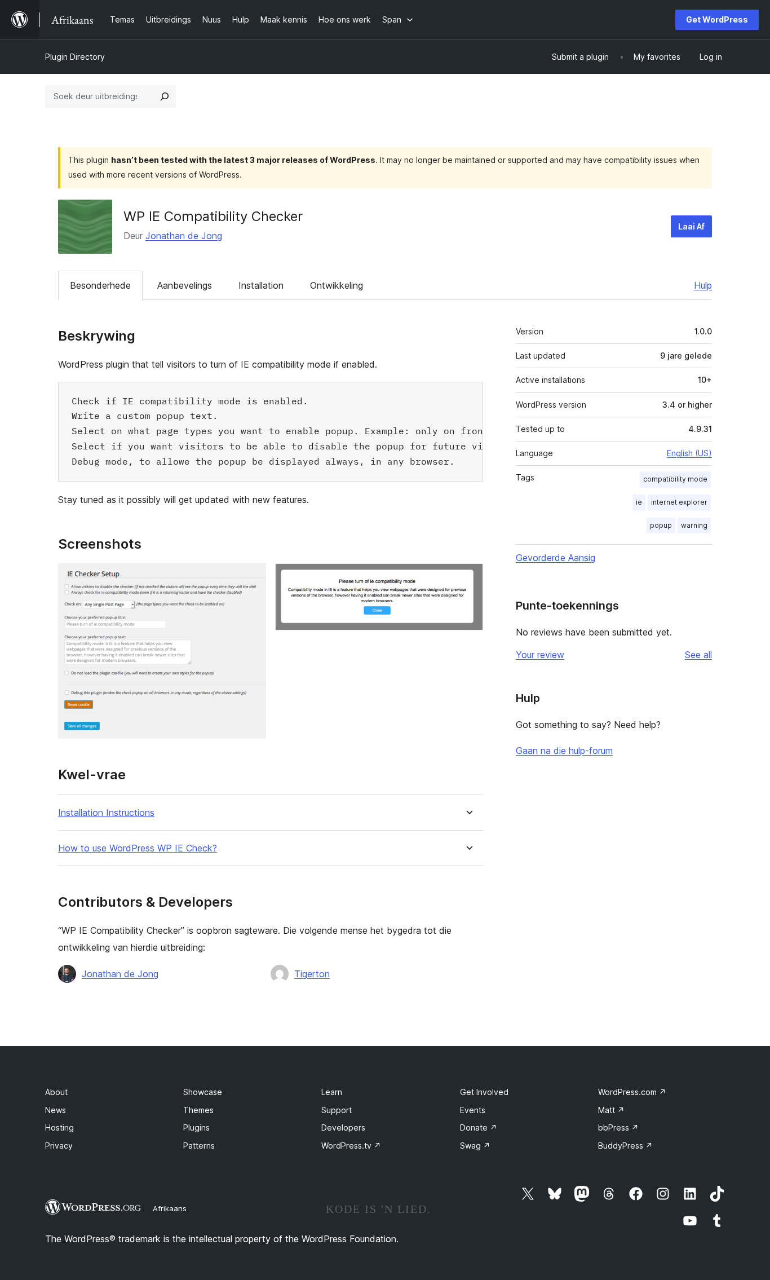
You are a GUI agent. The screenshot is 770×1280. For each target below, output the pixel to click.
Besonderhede (100, 285)
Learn (331, 1092)
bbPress (618, 1127)
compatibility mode (675, 479)
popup (661, 525)
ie (639, 502)
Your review (540, 654)
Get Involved (484, 1092)
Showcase (202, 1092)
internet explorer (679, 502)
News (55, 1110)
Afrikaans (170, 1208)
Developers (343, 1127)
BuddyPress (625, 1145)
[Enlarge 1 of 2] (250, 578)
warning (694, 525)
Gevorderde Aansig (555, 557)
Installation (261, 285)
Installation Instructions (106, 812)
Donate (478, 1127)
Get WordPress (717, 19)
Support (336, 1110)
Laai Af (691, 226)
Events (472, 1110)
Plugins (196, 1127)
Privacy (59, 1145)
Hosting (59, 1127)
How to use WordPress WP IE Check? (137, 848)
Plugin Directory (75, 56)
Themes (198, 1110)
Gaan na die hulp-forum (564, 750)
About (56, 1092)
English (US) (689, 453)
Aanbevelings (184, 285)
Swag (475, 1145)
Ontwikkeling (336, 285)
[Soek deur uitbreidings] (164, 96)
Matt (611, 1110)
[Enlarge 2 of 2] (467, 578)
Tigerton (312, 973)
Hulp (703, 285)
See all (698, 654)
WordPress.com (632, 1092)
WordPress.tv (351, 1145)
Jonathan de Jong (183, 235)
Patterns (199, 1145)
